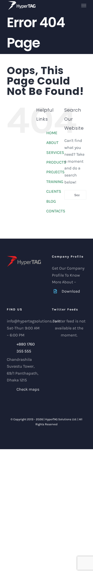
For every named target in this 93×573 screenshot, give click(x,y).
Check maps (27, 389)
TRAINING (54, 181)
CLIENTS (53, 191)
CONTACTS (55, 211)
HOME (51, 132)
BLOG (51, 201)
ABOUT (52, 142)
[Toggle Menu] (84, 5)
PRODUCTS (56, 162)
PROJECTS (55, 171)
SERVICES (55, 152)
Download (71, 291)
